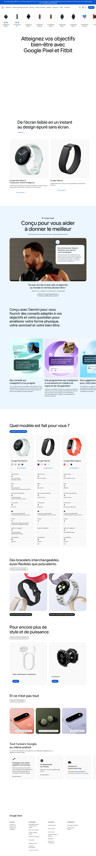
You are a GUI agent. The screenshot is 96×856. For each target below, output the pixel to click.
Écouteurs (32, 7)
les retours (85, 773)
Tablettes (48, 7)
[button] (80, 7)
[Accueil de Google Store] (2, 7)
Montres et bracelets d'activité (20, 7)
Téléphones (8, 7)
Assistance (67, 7)
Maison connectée (40, 7)
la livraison (78, 773)
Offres (61, 7)
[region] (48, 20)
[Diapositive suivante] (92, 159)
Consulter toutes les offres (50, 3)
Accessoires (55, 7)
